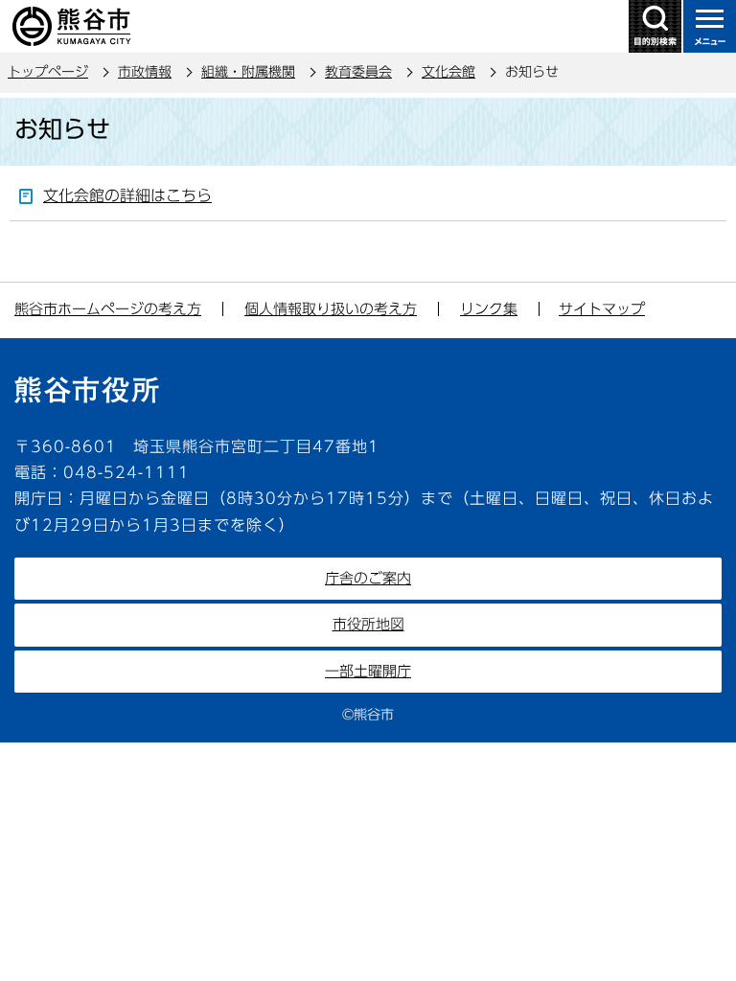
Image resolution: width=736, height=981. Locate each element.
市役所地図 (368, 624)
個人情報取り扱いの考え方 (330, 309)
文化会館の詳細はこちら (127, 195)
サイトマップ (602, 309)
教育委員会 (358, 72)
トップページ (48, 72)
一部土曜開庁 (368, 671)
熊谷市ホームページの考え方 (107, 309)
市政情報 (145, 72)
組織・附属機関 (248, 72)
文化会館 (448, 72)
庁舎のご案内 (368, 578)
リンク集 (489, 309)
